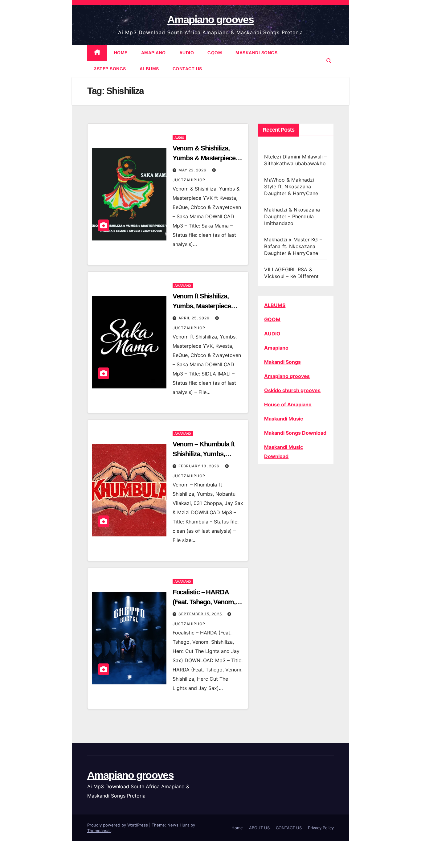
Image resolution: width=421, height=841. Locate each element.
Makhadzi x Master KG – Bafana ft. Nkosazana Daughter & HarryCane (293, 246)
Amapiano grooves (210, 19)
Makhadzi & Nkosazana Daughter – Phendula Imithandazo (292, 216)
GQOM (214, 52)
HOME (121, 52)
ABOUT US (259, 827)
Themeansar (99, 830)
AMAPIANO (153, 52)
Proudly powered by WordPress (118, 825)
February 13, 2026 (199, 466)
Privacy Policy (321, 827)
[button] (328, 61)
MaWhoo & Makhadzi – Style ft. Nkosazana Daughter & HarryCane (291, 186)
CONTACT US (187, 68)
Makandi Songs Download (295, 433)
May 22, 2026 (193, 170)
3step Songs (110, 68)
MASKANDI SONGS (256, 52)
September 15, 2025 (200, 614)
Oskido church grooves (292, 390)
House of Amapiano (288, 404)
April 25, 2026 (194, 318)
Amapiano (276, 348)
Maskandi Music (284, 419)
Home (237, 827)
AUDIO (186, 52)
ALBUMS (149, 68)
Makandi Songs (282, 362)
